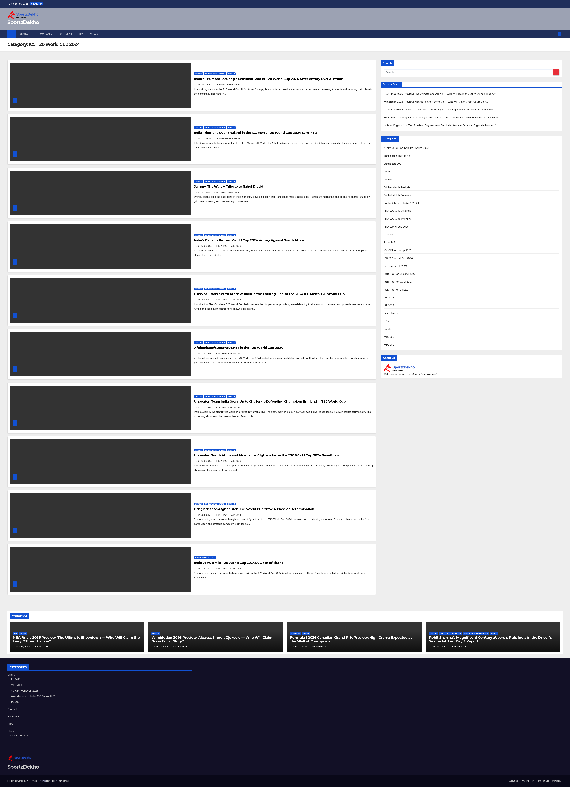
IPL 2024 (389, 305)
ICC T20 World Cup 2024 (215, 74)
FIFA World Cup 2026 (396, 226)
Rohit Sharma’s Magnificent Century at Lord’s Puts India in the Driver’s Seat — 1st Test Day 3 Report (442, 117)
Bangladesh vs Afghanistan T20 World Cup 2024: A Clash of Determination (254, 509)
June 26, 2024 (204, 461)
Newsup (50, 781)
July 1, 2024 (203, 192)
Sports (231, 74)
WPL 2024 (390, 344)
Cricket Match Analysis (397, 187)
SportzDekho (23, 22)
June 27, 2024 (204, 353)
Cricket (24, 34)
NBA (81, 34)
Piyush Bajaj (42, 647)
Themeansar (63, 781)
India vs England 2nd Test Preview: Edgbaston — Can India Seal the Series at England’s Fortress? (440, 125)
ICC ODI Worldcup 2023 (397, 250)
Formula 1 (65, 34)
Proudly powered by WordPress (22, 781)
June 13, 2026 (204, 85)
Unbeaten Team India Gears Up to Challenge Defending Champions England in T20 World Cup (270, 402)
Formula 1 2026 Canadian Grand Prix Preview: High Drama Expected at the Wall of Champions (438, 109)
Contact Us (557, 781)
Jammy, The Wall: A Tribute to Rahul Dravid (228, 186)
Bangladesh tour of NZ (397, 155)
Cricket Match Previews (397, 195)
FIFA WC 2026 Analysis (397, 210)
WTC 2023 (16, 684)
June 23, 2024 (204, 568)
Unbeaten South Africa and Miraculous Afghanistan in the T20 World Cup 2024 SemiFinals (266, 455)
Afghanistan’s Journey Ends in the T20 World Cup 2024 (238, 348)
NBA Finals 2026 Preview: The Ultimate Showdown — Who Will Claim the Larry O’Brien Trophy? (440, 93)
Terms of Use (543, 781)
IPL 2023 (389, 297)
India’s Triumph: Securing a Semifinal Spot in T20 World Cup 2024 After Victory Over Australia (268, 79)
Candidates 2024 (393, 163)
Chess (94, 34)
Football (45, 34)
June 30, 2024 (204, 246)
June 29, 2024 (204, 300)
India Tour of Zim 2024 (397, 289)
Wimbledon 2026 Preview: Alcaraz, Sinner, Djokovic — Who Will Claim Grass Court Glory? (436, 101)
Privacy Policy (527, 781)
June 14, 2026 (22, 647)
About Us (513, 781)
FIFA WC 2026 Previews (398, 218)
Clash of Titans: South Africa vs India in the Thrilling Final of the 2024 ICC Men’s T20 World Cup (269, 294)
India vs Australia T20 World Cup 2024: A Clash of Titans (238, 563)
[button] (555, 33)
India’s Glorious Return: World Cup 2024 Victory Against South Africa (249, 240)
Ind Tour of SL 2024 (395, 266)
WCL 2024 (390, 336)
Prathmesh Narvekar (228, 85)
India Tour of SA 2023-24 (398, 281)
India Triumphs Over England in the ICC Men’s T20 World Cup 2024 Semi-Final (256, 133)
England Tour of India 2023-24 (401, 203)
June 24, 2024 (204, 515)
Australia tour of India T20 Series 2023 (406, 147)
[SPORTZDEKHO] (399, 367)
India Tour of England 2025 (399, 273)
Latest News (391, 313)
